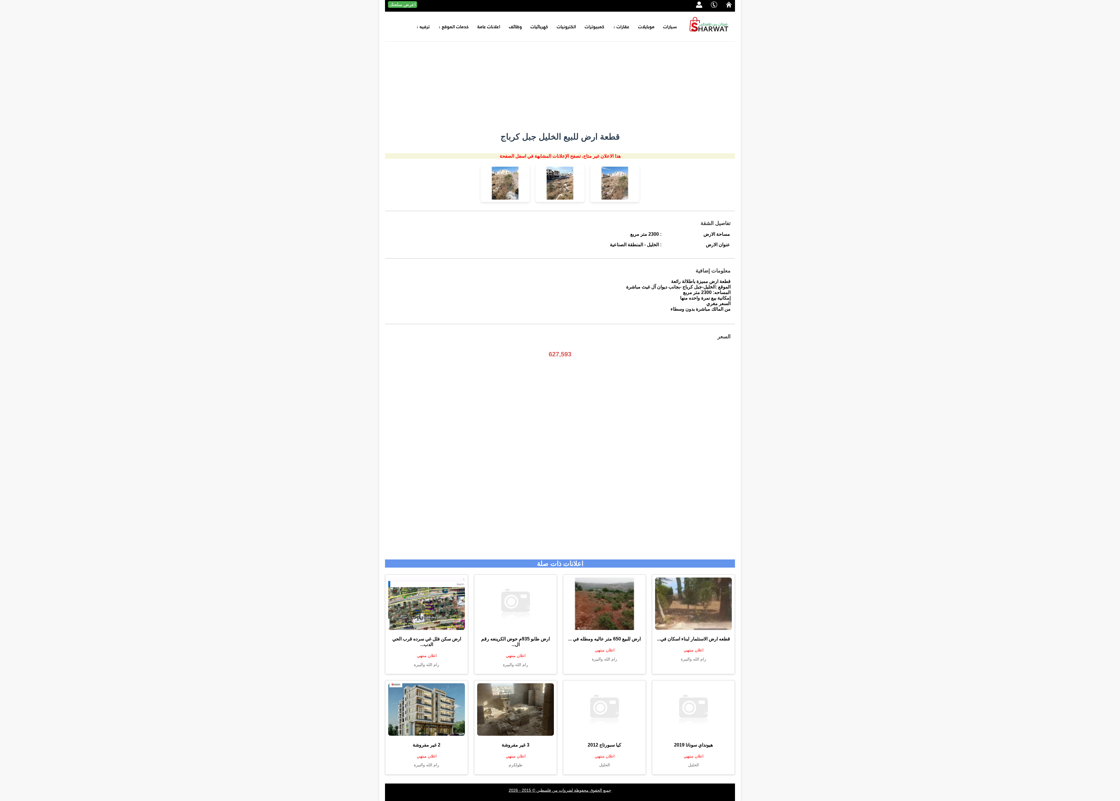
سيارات (670, 26)
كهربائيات (539, 26)
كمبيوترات (594, 26)
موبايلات (646, 26)
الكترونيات (566, 26)
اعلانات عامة (488, 26)
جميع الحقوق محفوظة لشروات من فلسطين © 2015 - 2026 (560, 790)
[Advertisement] (560, 85)
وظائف (515, 26)
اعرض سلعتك (402, 4)
